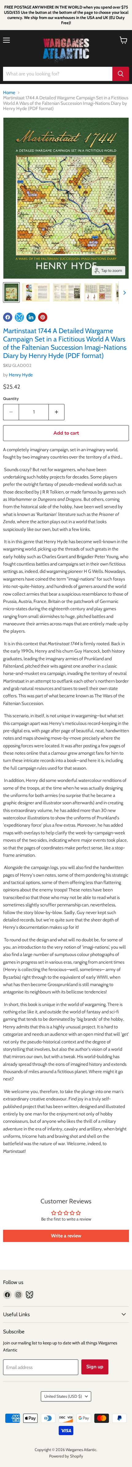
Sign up (94, 1366)
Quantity (11, 398)
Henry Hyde (21, 375)
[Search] (120, 74)
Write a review (66, 1236)
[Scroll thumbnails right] (123, 292)
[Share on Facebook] (7, 317)
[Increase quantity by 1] (56, 412)
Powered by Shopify (66, 1456)
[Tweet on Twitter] (19, 317)
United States (63, 1396)
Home (9, 92)
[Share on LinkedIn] (31, 317)
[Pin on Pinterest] (42, 317)
